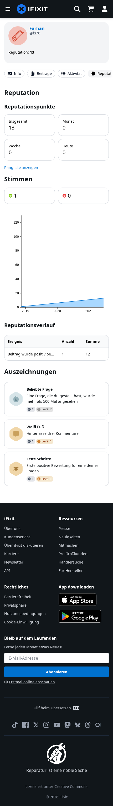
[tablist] (56, 74)
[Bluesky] (77, 725)
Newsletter (13, 562)
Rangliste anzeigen (21, 167)
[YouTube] (57, 725)
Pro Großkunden (73, 553)
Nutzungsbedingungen (25, 613)
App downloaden (76, 587)
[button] (77, 9)
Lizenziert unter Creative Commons (56, 786)
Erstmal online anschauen (32, 681)
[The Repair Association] (98, 725)
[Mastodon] (67, 725)
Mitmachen (69, 545)
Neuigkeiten (69, 536)
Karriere (11, 553)
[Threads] (88, 725)
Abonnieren (56, 671)
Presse (64, 528)
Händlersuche (71, 562)
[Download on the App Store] (77, 599)
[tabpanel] (56, 287)
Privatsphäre (15, 605)
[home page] (32, 9)
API (7, 570)
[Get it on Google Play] (80, 616)
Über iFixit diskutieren (23, 545)
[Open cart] (91, 9)
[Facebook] (25, 725)
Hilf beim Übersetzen (52, 707)
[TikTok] (15, 725)
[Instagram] (46, 725)
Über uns (12, 528)
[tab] (14, 74)
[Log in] (104, 9)
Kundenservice (17, 536)
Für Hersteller (71, 570)
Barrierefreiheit (18, 596)
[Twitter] (36, 725)
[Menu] (8, 9)
